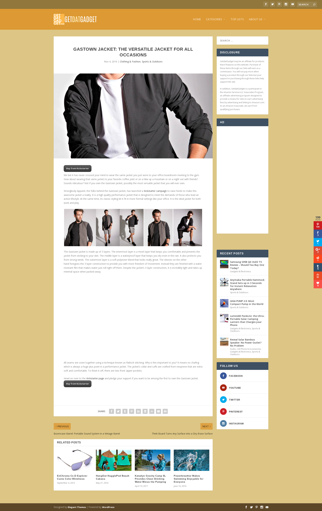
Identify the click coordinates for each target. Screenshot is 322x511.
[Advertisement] (242, 180)
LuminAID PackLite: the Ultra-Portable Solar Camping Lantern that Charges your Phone (247, 320)
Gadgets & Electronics (240, 271)
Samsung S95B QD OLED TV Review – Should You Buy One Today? (247, 265)
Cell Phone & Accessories (249, 349)
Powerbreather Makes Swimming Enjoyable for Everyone (188, 478)
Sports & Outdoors (152, 61)
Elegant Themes (77, 507)
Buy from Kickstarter (77, 168)
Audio (233, 349)
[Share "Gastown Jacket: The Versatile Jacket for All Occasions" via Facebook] (111, 411)
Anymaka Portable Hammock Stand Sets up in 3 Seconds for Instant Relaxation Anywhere (247, 284)
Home (197, 19)
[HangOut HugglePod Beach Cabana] (113, 460)
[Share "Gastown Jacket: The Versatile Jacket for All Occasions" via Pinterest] (131, 411)
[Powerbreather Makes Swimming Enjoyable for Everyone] (191, 460)
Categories (214, 19)
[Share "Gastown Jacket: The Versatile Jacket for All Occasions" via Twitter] (118, 411)
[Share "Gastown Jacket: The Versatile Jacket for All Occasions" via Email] (158, 411)
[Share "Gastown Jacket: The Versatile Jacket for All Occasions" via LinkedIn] (138, 411)
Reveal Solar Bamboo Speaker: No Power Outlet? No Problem (245, 342)
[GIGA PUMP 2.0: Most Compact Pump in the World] (224, 303)
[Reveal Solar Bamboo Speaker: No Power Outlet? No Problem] (224, 342)
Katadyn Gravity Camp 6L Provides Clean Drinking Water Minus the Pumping (150, 478)
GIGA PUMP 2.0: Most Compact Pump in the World (246, 302)
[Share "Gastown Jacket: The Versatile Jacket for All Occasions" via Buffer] (145, 411)
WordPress (108, 507)
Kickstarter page (95, 378)
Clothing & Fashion (130, 61)
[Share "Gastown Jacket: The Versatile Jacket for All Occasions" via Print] (165, 411)
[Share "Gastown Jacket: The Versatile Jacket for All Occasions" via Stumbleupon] (151, 411)
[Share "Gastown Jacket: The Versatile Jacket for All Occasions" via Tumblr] (125, 411)
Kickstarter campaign (155, 190)
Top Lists (237, 19)
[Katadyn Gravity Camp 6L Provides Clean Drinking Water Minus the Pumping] (152, 460)
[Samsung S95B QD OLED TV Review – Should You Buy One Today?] (224, 264)
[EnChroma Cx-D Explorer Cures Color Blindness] (75, 460)
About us (255, 19)
